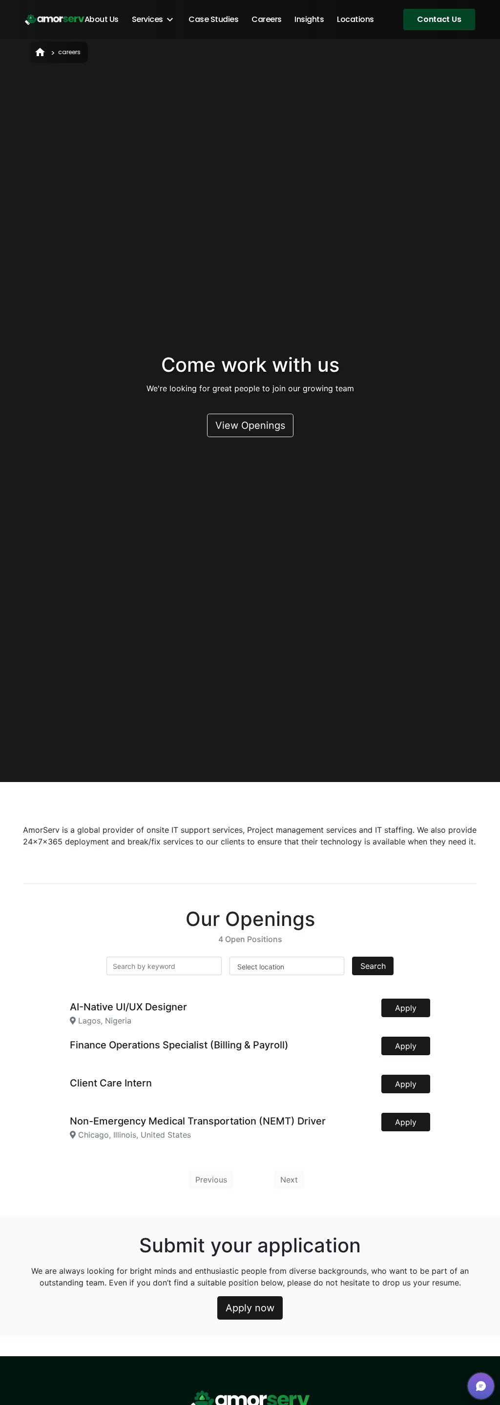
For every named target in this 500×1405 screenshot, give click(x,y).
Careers (266, 19)
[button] (481, 1386)
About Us (101, 19)
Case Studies (213, 19)
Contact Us (439, 19)
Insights (309, 19)
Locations (355, 19)
